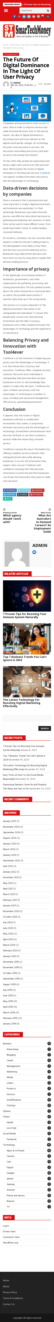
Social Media (9, 1134)
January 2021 (9, 906)
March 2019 (9, 1013)
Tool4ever (45, 173)
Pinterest (37, 494)
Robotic (11, 1201)
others (10, 1083)
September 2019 (11, 979)
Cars (9, 1162)
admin (17, 83)
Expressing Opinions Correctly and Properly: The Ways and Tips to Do (25, 787)
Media (10, 1077)
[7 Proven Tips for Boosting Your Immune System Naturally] (27, 596)
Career (10, 1061)
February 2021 (10, 900)
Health (10, 1123)
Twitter (25, 490)
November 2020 (11, 911)
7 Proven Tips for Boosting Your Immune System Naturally (24, 615)
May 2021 (8, 883)
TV (8, 1207)
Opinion (7, 1111)
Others (6, 1117)
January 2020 (9, 956)
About (6, 1287)
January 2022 (9, 872)
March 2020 (9, 945)
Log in (6, 1226)
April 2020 (8, 940)
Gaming (11, 1184)
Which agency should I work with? (12, 518)
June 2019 (8, 996)
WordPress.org (10, 1243)
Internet (11, 1190)
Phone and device (16, 1196)
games (10, 1179)
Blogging (11, 1055)
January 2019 (9, 1024)
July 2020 (8, 923)
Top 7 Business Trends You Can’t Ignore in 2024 (25, 658)
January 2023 (9, 855)
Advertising (12, 1049)
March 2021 (9, 894)
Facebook (11, 490)
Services (11, 1094)
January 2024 (10, 844)
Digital (10, 1168)
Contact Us (9, 1304)
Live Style (11, 1128)
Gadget (11, 1173)
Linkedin (10, 494)
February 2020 (10, 951)
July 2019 (7, 990)
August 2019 (9, 985)
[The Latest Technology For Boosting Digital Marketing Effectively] (27, 681)
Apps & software (15, 1151)
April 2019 (8, 1007)
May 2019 (8, 1001)
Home (5, 45)
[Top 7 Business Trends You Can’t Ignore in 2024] (27, 639)
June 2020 (8, 928)
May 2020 (8, 934)
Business (7, 1044)
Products (11, 1089)
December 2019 (11, 962)
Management (13, 1066)
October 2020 (10, 917)
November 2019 (11, 968)
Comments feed (11, 1237)
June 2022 (8, 866)
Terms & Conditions (13, 1298)
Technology (14, 45)
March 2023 (9, 849)
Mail (9, 499)
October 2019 (10, 973)
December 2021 (11, 878)
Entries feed (9, 1232)
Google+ (39, 490)
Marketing (12, 1072)
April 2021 (8, 889)
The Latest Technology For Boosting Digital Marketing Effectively (21, 703)
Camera (10, 1156)
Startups (11, 1106)
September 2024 (11, 833)
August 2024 (9, 838)
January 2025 (9, 821)
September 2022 (11, 861)
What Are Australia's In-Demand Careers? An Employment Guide (42, 522)
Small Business (14, 1100)
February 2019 (10, 1018)
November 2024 (11, 827)
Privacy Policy (10, 1292)
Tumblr (23, 494)
